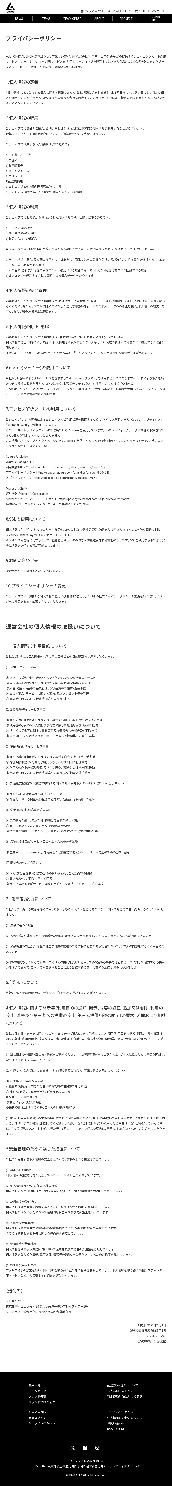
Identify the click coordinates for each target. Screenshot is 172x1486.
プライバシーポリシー (122, 1412)
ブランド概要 (37, 1396)
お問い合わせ (116, 1423)
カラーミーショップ (34, 61)
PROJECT (126, 18)
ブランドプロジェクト (43, 1402)
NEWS (19, 18)
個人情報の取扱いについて (124, 1417)
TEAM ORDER (72, 18)
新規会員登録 (37, 1412)
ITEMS (46, 18)
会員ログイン (37, 1417)
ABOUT (99, 18)
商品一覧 (34, 1385)
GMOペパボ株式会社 (74, 56)
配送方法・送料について (122, 1385)
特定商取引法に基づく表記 (124, 1396)
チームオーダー (39, 1391)
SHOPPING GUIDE (153, 18)
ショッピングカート (42, 1423)
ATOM (119, 1429)
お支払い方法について (122, 1391)
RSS (110, 1429)
